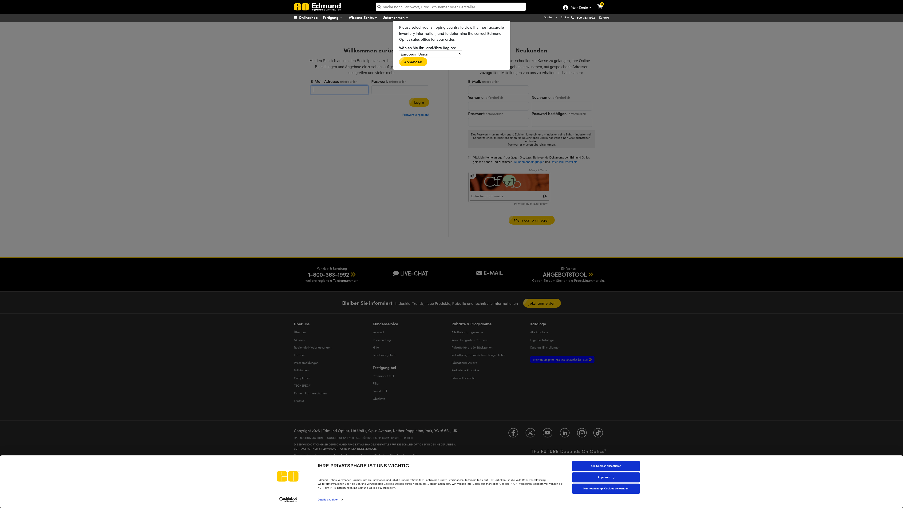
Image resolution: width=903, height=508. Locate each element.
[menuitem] (311, 17)
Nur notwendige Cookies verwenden (606, 488)
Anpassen (604, 477)
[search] (451, 7)
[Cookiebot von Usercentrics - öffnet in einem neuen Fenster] (288, 499)
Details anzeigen (328, 499)
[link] (603, 3)
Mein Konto (579, 8)
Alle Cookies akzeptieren (606, 465)
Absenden (413, 61)
